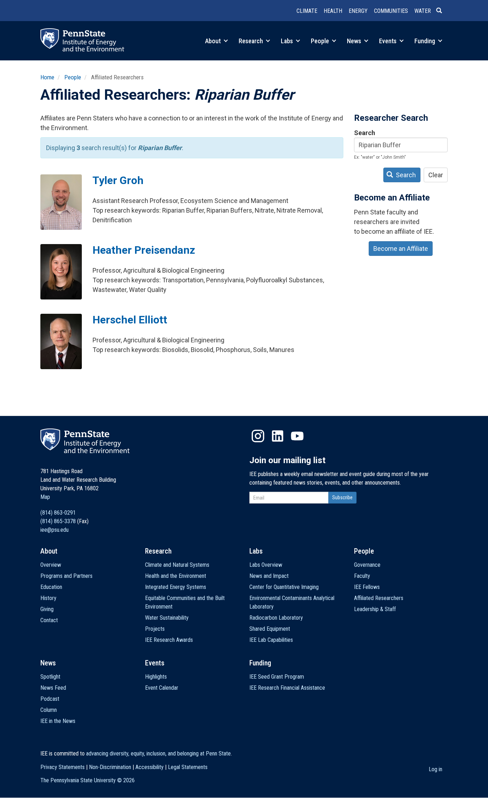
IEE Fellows (367, 587)
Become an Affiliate (400, 248)
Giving (47, 609)
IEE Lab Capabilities (271, 639)
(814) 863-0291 (58, 512)
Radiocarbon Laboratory (276, 617)
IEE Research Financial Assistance (287, 687)
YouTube (297, 435)
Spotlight (50, 676)
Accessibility (149, 767)
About (213, 41)
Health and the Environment (175, 576)
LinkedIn (277, 435)
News (355, 41)
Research (251, 41)
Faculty (362, 576)
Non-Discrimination (110, 767)
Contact (49, 620)
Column (48, 710)
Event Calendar (161, 687)
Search (364, 133)
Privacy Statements (62, 767)
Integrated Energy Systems (175, 587)
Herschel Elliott (130, 319)
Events (388, 41)
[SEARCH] (442, 11)
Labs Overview (265, 564)
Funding (425, 41)
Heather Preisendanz (144, 250)
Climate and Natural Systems (177, 564)
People (320, 41)
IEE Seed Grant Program (276, 676)
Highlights (156, 676)
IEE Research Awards (169, 639)
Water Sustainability (167, 617)
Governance (367, 564)
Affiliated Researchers (378, 598)
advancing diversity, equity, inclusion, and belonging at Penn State (158, 753)
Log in (435, 769)
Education (51, 587)
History (48, 598)
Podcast (49, 698)
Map (45, 497)
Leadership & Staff (375, 609)
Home (47, 77)
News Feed (53, 687)
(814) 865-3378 (58, 521)
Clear (435, 175)
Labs (287, 41)
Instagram (257, 435)
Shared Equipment (269, 628)
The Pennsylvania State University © (87, 780)
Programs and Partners (66, 576)
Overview (50, 564)
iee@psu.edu (54, 529)
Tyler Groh (118, 180)
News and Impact (269, 576)
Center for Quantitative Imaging (284, 587)
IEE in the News (57, 721)
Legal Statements (188, 767)
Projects (155, 628)
